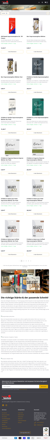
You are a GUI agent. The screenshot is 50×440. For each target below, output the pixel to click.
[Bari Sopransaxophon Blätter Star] (12, 66)
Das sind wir (4, 412)
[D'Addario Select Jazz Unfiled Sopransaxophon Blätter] (38, 228)
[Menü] (48, 428)
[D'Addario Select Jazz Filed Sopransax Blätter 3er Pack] (12, 188)
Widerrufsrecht (21, 414)
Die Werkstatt (4, 422)
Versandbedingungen (6, 418)
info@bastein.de (40, 424)
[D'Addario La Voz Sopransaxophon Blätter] (38, 107)
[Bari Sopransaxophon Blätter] (38, 26)
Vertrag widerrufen (25, 432)
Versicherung (4, 426)
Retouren (20, 422)
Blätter (2, 10)
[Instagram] (6, 405)
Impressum (20, 418)
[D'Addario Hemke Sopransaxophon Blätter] (38, 66)
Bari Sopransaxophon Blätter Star (12, 77)
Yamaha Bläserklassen (6, 428)
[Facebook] (3, 405)
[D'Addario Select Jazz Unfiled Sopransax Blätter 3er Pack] (12, 228)
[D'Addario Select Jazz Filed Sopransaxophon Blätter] (38, 188)
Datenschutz (20, 416)
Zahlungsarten (5, 420)
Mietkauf (3, 424)
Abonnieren (43, 386)
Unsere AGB (20, 412)
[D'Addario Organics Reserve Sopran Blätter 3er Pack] (12, 147)
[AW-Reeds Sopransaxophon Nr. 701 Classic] (12, 26)
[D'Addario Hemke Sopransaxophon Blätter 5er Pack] (12, 107)
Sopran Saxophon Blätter (15, 10)
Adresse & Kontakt (5, 414)
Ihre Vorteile (4, 416)
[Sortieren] (48, 13)
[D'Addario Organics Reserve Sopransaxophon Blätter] (38, 147)
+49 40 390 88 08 (40, 422)
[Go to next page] (31, 261)
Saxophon (7, 10)
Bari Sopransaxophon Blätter (36, 36)
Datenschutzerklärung (23, 389)
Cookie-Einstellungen (22, 420)
